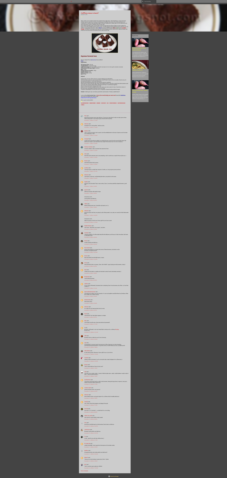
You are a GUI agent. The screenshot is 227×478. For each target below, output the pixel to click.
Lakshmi (86, 283)
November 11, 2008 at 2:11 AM (90, 440)
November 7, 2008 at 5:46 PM (90, 193)
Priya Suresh (87, 247)
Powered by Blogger (114, 476)
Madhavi (86, 450)
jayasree (86, 189)
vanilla (82, 104)
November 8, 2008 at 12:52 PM (90, 259)
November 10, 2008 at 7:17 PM (90, 405)
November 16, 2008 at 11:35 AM (91, 468)
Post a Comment (84, 470)
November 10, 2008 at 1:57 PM (90, 384)
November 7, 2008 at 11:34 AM (90, 127)
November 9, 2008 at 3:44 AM (90, 296)
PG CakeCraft (87, 443)
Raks (85, 320)
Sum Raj (86, 408)
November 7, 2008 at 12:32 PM (90, 150)
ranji (85, 342)
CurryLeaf (86, 138)
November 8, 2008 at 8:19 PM (90, 280)
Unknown (86, 123)
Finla (85, 115)
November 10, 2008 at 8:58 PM (90, 419)
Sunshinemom (87, 379)
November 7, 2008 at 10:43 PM (90, 215)
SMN (85, 335)
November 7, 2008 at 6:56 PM (90, 200)
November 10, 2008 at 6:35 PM (90, 391)
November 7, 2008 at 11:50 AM (90, 135)
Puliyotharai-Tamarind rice (137, 70)
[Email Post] (81, 101)
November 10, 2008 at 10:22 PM (91, 426)
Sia (85, 436)
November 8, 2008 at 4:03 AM (90, 237)
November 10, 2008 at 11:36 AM (91, 354)
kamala (86, 364)
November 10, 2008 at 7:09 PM (90, 398)
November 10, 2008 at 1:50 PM (90, 376)
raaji (85, 371)
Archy (85, 262)
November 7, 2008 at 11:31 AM (90, 120)
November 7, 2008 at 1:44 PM (90, 186)
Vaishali (86, 401)
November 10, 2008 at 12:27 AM (91, 332)
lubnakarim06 (87, 299)
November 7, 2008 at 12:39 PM (90, 157)
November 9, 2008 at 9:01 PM (90, 317)
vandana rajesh (87, 387)
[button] (81, 17)
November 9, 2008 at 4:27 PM (90, 310)
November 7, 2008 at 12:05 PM (90, 143)
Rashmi (86, 160)
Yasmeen (86, 357)
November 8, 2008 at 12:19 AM (90, 222)
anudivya (86, 167)
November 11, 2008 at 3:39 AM (90, 447)
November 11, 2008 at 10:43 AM (91, 454)
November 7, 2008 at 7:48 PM (90, 207)
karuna (85, 255)
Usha (85, 153)
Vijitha (85, 203)
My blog (117, 329)
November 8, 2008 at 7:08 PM (90, 273)
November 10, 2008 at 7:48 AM (90, 347)
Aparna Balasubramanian (89, 291)
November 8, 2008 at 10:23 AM (90, 252)
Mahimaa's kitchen (88, 146)
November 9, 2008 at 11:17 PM (90, 324)
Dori (85, 464)
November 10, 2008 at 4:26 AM (90, 339)
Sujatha (86, 181)
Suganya (86, 130)
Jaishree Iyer (87, 429)
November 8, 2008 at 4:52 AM (90, 244)
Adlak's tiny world (88, 415)
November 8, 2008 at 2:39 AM (90, 229)
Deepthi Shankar (87, 225)
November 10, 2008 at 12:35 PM (91, 361)
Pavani (85, 240)
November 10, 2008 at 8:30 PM (90, 412)
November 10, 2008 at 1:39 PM (90, 368)
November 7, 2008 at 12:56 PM (90, 178)
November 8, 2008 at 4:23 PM (90, 266)
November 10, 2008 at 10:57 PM (91, 433)
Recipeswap (86, 276)
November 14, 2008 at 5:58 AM (90, 461)
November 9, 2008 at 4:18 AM (90, 303)
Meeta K (86, 457)
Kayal (85, 313)
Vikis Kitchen (87, 350)
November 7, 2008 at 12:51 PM (90, 171)
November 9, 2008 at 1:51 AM (90, 288)
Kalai (85, 269)
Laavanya (86, 232)
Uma (85, 422)
